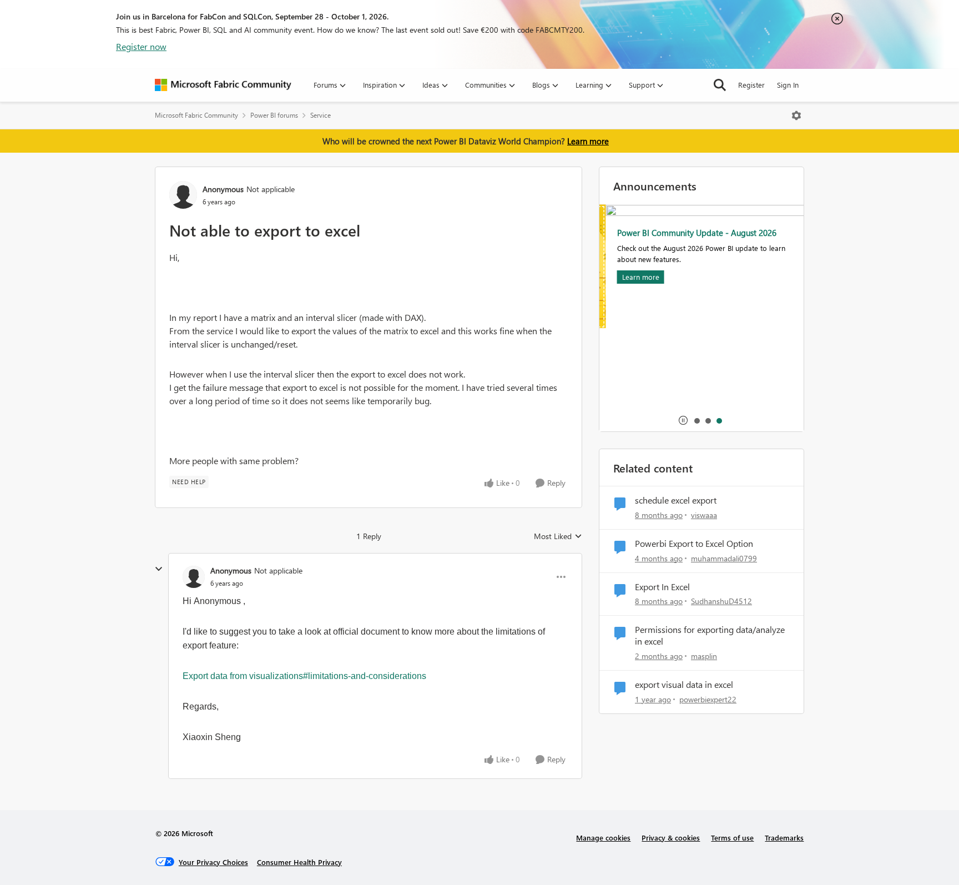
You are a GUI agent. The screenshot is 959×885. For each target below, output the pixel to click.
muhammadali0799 (724, 558)
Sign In (788, 84)
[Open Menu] (796, 115)
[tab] (696, 420)
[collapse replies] (158, 569)
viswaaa (704, 515)
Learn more (588, 141)
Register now (141, 46)
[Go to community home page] (223, 85)
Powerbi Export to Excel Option (694, 543)
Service (320, 115)
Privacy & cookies (671, 837)
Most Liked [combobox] (558, 536)
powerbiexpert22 (707, 699)
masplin (704, 656)
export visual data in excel (684, 684)
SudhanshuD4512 (721, 601)
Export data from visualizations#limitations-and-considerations (304, 676)
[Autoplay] (683, 420)
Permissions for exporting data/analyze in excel (710, 635)
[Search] (719, 85)
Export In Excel (662, 586)
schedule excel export (675, 500)
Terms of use (732, 837)
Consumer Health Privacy (299, 862)
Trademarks (784, 837)
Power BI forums (274, 115)
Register (751, 84)
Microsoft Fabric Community (196, 115)
